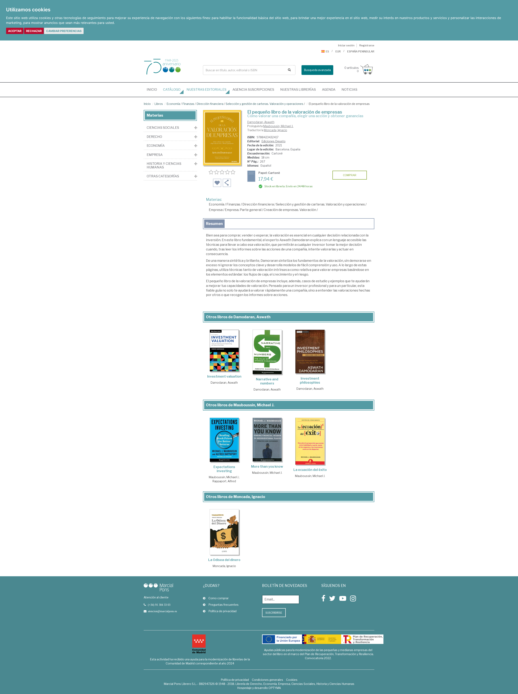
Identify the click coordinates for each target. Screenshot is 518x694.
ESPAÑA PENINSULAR (360, 51)
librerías (298, 90)
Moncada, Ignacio (275, 130)
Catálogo (171, 90)
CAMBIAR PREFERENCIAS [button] (64, 31)
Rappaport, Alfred (224, 481)
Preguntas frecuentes (223, 604)
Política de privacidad (222, 611)
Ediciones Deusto (273, 141)
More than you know (267, 466)
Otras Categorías (163, 176)
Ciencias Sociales (163, 128)
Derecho (154, 137)
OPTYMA (275, 688)
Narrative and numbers (267, 381)
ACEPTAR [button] (14, 31)
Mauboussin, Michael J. (278, 126)
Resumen (214, 223)
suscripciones (253, 90)
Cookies (291, 679)
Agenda (328, 90)
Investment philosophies (310, 380)
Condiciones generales (267, 679)
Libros (158, 103)
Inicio (153, 89)
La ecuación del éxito (310, 470)
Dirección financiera (209, 103)
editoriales (206, 90)
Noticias (349, 90)
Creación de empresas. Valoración (290, 210)
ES (327, 51)
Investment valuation (224, 376)
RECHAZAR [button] (34, 31)
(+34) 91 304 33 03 (159, 604)
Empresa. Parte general (243, 210)
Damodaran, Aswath (260, 122)
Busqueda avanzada (317, 70)
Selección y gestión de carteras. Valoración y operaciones (264, 103)
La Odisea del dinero (224, 560)
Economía (173, 103)
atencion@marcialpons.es (162, 611)
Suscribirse (273, 612)
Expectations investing (224, 469)
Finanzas (188, 103)
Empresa (216, 210)
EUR (338, 51)
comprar (349, 175)
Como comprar (218, 598)
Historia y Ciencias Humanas (164, 165)
